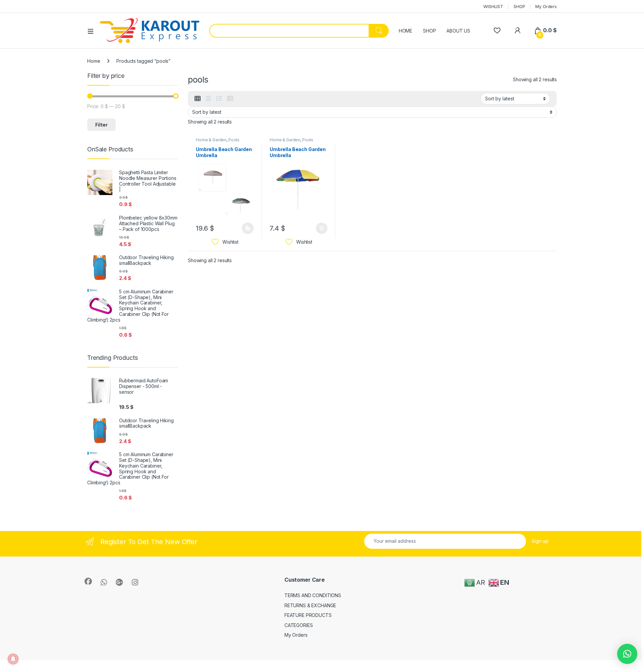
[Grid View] (198, 98)
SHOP (519, 6)
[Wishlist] (497, 30)
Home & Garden (211, 139)
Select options (245, 228)
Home (93, 61)
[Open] (93, 31)
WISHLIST (493, 6)
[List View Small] (230, 98)
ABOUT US (458, 31)
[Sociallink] (88, 581)
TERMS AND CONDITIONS (312, 595)
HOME (405, 31)
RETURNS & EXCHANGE (310, 605)
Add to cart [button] (321, 228)
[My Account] (517, 30)
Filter (101, 125)
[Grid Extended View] (208, 98)
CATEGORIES (298, 625)
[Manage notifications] (13, 659)
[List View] (219, 98)
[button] (627, 654)
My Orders (546, 6)
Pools (233, 139)
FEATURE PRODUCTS (308, 615)
